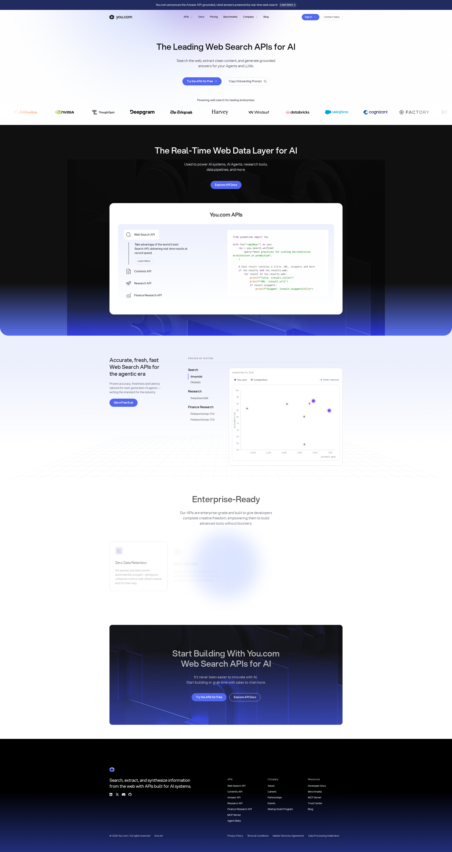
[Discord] (123, 794)
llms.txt (158, 836)
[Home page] (120, 17)
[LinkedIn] (111, 794)
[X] (117, 794)
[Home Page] (111, 769)
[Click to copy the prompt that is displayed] (247, 81)
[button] (188, 17)
